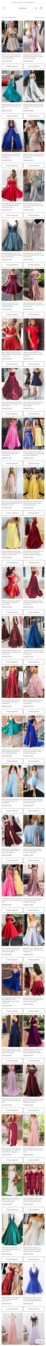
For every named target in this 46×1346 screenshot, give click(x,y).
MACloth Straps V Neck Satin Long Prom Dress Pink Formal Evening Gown (33, 1150)
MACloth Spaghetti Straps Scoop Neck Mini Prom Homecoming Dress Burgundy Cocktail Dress (33, 999)
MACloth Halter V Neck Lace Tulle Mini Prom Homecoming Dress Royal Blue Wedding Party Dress (32, 1299)
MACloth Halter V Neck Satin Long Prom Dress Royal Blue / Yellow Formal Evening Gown (33, 751)
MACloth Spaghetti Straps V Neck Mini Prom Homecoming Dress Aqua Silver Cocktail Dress (12, 254)
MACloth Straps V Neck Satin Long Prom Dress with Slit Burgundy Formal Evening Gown (11, 850)
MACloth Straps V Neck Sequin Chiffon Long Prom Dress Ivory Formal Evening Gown (10, 1199)
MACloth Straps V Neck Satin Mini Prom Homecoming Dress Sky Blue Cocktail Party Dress (33, 801)
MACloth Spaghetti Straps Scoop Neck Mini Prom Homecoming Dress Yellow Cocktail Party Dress (12, 552)
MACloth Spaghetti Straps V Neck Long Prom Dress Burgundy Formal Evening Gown (12, 652)
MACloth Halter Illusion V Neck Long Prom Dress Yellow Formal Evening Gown (12, 900)
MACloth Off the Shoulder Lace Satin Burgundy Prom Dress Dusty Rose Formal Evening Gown (33, 1100)
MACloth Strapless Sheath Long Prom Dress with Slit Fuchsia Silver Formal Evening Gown (33, 56)
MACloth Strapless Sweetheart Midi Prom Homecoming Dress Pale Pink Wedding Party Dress (12, 503)
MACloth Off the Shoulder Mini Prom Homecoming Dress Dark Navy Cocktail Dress (33, 403)
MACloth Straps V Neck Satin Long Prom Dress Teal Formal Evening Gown (11, 106)
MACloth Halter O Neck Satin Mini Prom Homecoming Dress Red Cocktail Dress (11, 602)
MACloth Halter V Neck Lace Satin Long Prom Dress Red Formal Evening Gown (11, 701)
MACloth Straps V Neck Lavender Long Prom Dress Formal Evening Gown (11, 1100)
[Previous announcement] (4, 2)
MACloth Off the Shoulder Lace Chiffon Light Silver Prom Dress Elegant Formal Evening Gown (32, 1249)
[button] (4, 8)
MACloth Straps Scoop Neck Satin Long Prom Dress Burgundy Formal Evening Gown (33, 602)
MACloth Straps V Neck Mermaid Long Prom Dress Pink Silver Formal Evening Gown (33, 254)
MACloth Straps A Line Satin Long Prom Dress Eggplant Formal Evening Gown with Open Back (33, 1050)
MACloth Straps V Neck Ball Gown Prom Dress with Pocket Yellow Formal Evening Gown (33, 503)
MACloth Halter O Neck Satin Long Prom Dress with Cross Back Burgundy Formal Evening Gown (33, 552)
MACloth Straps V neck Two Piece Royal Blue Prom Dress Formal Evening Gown (11, 155)
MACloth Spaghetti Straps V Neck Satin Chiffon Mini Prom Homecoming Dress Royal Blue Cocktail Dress (11, 1000)
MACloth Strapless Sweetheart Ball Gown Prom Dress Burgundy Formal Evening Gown (12, 403)
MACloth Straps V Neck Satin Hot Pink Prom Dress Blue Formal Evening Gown (11, 453)
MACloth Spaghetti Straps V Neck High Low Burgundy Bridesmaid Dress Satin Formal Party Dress (32, 1199)
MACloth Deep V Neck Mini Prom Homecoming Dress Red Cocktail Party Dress (32, 354)
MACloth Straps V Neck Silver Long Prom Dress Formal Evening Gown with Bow (33, 106)
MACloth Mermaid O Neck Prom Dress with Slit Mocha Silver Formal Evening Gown (33, 205)
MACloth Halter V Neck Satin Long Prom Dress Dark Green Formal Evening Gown (11, 1249)
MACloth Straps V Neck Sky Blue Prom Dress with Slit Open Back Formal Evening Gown (32, 850)
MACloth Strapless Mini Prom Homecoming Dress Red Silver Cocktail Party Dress (10, 304)
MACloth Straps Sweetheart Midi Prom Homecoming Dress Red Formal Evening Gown (11, 949)
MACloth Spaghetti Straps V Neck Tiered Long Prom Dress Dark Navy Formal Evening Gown (12, 1050)
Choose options (12, 66)
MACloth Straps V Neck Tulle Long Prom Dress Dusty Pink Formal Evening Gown (33, 701)
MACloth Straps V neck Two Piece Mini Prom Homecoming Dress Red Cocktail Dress (12, 354)
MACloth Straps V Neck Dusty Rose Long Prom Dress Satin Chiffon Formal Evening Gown (33, 900)
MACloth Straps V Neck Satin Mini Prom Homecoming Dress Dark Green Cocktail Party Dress (11, 751)
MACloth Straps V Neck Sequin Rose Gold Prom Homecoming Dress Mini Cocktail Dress (33, 155)
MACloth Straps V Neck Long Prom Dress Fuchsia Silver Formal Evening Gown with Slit (33, 304)
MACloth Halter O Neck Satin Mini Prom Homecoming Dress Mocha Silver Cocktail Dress (11, 56)
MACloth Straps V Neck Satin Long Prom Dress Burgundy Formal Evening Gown (11, 1299)
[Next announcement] (42, 2)
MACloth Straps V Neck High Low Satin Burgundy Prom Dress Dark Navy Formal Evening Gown (11, 1150)
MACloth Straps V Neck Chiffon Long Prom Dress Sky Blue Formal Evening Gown (12, 801)
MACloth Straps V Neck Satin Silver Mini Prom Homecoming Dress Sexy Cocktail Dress (33, 949)
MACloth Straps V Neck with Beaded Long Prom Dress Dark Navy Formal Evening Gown (33, 652)
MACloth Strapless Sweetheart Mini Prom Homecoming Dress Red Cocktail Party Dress (12, 205)
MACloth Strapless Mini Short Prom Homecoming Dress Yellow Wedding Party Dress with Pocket (33, 453)
